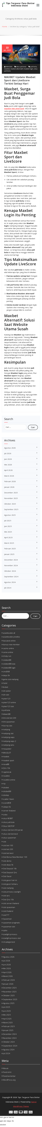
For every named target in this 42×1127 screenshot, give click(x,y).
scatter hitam (8, 799)
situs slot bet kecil (10, 834)
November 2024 (11, 565)
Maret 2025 (9, 543)
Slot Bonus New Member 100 (15, 857)
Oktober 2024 (10, 571)
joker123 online (9, 702)
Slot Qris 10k (8, 899)
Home (4, 26)
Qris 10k (6, 768)
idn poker (7, 691)
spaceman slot (9, 926)
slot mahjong (8, 888)
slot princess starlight (12, 892)
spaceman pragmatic (11, 922)
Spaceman (7, 919)
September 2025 (11, 509)
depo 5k (6, 675)
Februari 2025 (10, 548)
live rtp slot (7, 725)
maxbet (7, 69)
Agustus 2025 (10, 515)
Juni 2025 (8, 526)
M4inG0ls (8, 67)
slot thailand (8, 911)
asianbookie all (9, 633)
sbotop (6, 795)
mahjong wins (8, 745)
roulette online (9, 780)
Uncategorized (9, 942)
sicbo (5, 814)
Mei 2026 (8, 464)
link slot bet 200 (9, 718)
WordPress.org (9, 1080)
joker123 (6, 698)
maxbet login (28, 69)
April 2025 (8, 537)
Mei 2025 (8, 532)
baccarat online (9, 641)
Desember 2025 (11, 492)
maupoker (7, 749)
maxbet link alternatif (14, 108)
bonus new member (11, 644)
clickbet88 (7, 660)
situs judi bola (21, 67)
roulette (6, 776)
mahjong (6, 729)
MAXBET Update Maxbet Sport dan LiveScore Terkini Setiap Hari (19, 80)
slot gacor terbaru (10, 884)
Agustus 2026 (10, 448)
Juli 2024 (7, 588)
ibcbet (5, 687)
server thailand (9, 810)
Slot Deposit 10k (9, 868)
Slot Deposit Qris (10, 872)
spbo (5, 930)
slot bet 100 (8, 845)
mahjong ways (8, 737)
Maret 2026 (9, 476)
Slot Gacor (7, 876)
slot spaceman (9, 907)
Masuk (5, 1068)
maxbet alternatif (16, 69)
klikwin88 (6, 714)
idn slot (6, 694)
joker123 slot (8, 706)
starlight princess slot (12, 938)
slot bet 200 (8, 849)
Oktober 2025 (10, 504)
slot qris (6, 895)
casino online (8, 648)
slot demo (7, 861)
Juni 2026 (8, 459)
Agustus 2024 (10, 582)
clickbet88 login (9, 668)
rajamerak (7, 772)
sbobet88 (7, 791)
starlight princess (10, 934)
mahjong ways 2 (9, 741)
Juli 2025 (7, 520)
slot (4, 841)
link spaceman (9, 722)
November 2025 (11, 498)
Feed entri (7, 1072)
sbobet (6, 787)
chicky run (7, 656)
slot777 (6, 915)
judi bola (33, 67)
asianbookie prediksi (11, 637)
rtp (4, 783)
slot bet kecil (8, 853)
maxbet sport (8, 760)
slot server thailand (11, 903)
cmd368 (6, 671)
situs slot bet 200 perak (13, 830)
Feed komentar (9, 1076)
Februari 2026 (10, 481)
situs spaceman (9, 837)
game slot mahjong (10, 679)
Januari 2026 (9, 487)
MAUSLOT (7, 753)
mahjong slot (8, 733)
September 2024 (11, 576)
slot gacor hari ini (10, 880)
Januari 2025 (9, 554)
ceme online (8, 652)
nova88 (6, 764)
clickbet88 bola (9, 664)
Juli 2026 (7, 453)
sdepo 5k (7, 807)
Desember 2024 (11, 560)
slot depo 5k (8, 865)
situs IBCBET (8, 818)
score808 (7, 803)
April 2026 (8, 470)
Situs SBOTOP (8, 826)
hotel (5, 683)
